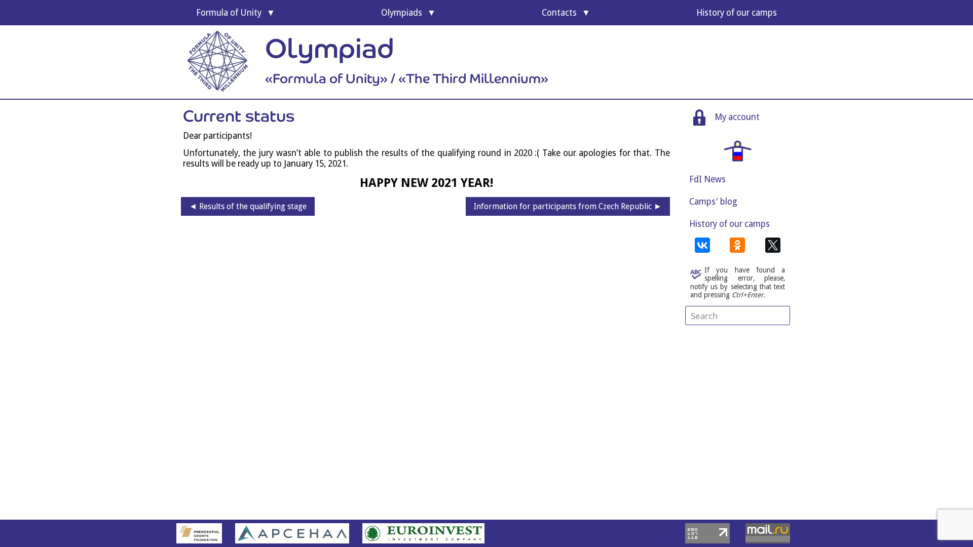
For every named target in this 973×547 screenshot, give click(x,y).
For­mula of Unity (228, 13)
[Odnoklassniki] (737, 245)
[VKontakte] (702, 245)
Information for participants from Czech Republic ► (568, 206)
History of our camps (729, 224)
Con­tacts (559, 13)
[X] (772, 245)
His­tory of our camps (736, 13)
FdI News (707, 179)
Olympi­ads (401, 13)
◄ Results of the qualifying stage (248, 206)
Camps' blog (713, 202)
